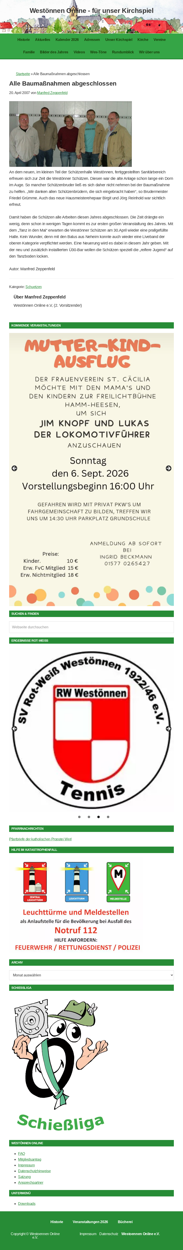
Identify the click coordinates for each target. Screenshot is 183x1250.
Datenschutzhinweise (34, 1171)
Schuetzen (33, 287)
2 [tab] (89, 817)
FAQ (21, 1154)
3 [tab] (98, 817)
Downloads (26, 1204)
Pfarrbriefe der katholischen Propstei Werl (40, 839)
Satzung (24, 1177)
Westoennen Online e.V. (45, 1235)
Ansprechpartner (30, 1182)
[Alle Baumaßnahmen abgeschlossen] (70, 165)
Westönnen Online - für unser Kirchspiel (92, 10)
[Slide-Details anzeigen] (91, 456)
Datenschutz (108, 1234)
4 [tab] (108, 817)
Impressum (26, 1165)
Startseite (23, 74)
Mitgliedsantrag (29, 1159)
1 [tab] (79, 817)
